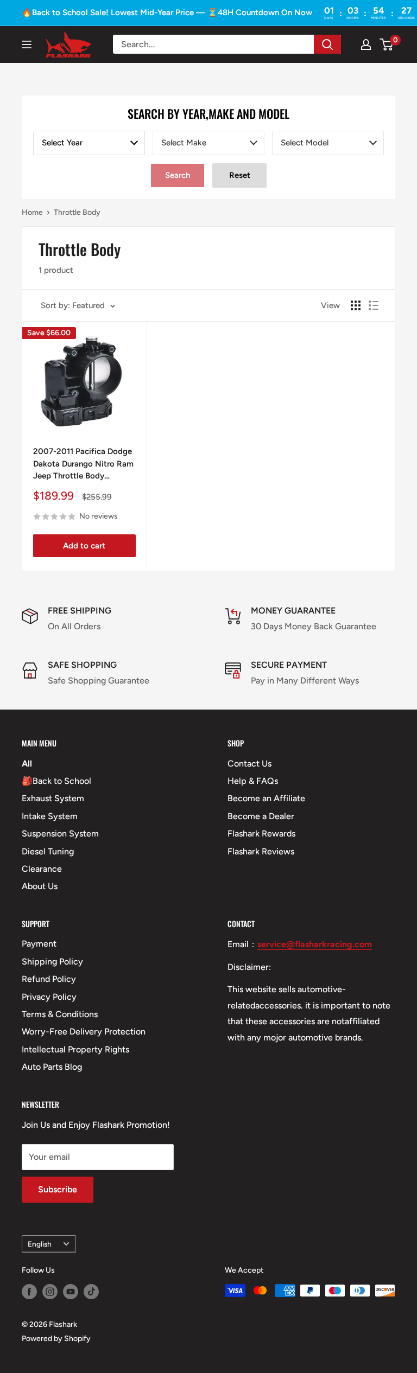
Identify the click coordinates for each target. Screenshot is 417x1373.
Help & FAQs (253, 781)
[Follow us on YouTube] (70, 1291)
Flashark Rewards (261, 833)
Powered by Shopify (56, 1338)
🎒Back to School (56, 781)
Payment (39, 943)
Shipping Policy (52, 961)
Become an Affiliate (266, 798)
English (40, 1244)
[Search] (327, 44)
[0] (387, 44)
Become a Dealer (261, 816)
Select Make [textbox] (183, 143)
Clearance (42, 869)
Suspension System (60, 833)
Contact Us (249, 763)
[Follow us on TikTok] (91, 1291)
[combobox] (89, 143)
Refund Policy (49, 979)
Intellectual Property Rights (75, 1049)
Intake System (50, 816)
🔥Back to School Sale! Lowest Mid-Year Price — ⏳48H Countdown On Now (167, 12)
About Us (40, 886)
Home (32, 212)
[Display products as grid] (356, 305)
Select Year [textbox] (62, 143)
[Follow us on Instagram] (50, 1291)
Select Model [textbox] (304, 143)
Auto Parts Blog (52, 1067)
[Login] (366, 44)
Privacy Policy (49, 997)
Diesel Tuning (48, 851)
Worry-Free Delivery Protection (84, 1031)
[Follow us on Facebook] (29, 1291)
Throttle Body (77, 212)
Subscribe (57, 1189)
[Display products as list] (373, 305)
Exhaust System (53, 798)
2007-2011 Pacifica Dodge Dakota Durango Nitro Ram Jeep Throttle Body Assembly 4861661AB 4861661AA (83, 464)
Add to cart (84, 546)
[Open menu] (26, 44)
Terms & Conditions (60, 1014)
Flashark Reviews (261, 851)
